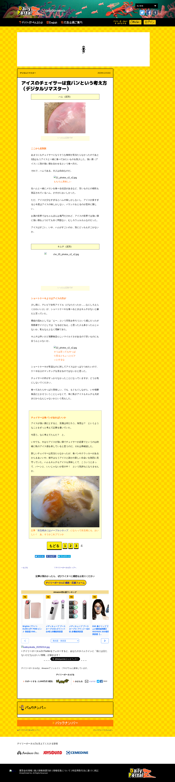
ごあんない (135, 22)
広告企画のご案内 (71, 22)
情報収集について (62, 770)
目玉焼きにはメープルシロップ (53, 530)
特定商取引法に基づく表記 (85, 770)
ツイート (40, 556)
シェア (51, 556)
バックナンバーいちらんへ (103, 730)
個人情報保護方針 (42, 770)
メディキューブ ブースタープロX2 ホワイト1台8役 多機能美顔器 (55, 629)
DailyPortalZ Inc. (142, 773)
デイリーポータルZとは (31, 22)
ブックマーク (64, 556)
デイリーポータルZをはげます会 (120, 22)
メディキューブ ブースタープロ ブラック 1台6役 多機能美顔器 (79, 629)
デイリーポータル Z (30, 11)
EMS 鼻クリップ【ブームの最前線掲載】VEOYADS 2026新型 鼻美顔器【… (102, 630)
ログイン (150, 22)
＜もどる (24, 568)
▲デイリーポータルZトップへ (28, 730)
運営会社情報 (25, 770)
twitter (142, 12)
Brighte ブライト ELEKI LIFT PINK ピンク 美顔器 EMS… (32, 629)
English (51, 22)
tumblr (155, 12)
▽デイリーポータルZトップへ (65, 568)
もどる (54, 546)
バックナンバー (65, 723)
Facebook (148, 12)
